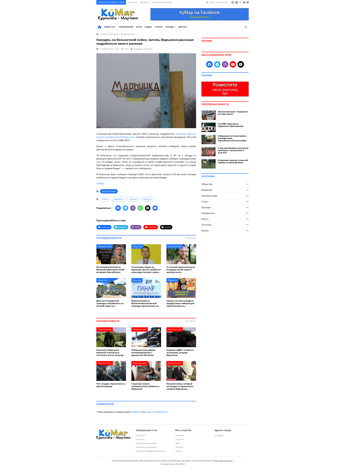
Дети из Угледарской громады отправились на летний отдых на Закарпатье (110, 303)
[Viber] (133, 208)
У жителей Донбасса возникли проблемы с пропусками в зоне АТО (233, 150)
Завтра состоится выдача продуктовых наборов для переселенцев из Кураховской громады (180, 303)
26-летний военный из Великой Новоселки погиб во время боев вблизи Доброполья (110, 269)
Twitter (178, 451)
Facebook (179, 435)
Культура (137, 280)
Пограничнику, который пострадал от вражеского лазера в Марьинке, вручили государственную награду (180, 386)
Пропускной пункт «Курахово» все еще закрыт (233, 112)
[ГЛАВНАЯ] (99, 27)
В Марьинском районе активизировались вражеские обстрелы (143, 352)
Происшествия (109, 191)
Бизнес (225, 230)
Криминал (225, 189)
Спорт (225, 201)
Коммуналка (225, 213)
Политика (225, 224)
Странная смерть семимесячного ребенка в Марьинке (145, 386)
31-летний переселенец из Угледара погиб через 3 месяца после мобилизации (180, 269)
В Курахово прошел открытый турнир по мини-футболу (233, 161)
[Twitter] (147, 208)
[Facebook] (118, 208)
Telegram (179, 439)
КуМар (100, 183)
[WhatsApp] (140, 208)
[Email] (155, 208)
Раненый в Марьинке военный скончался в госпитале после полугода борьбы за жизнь (110, 352)
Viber (177, 443)
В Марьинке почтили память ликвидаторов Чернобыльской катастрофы (232, 138)
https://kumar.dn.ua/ (223, 460)
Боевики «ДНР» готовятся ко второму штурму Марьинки (180, 352)
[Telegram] (125, 208)
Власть (225, 218)
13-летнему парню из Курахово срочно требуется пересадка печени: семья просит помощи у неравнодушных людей (146, 269)
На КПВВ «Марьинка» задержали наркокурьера (230, 125)
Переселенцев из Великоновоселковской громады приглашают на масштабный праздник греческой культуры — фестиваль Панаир (144, 303)
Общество (137, 246)
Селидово (219, 435)
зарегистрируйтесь (157, 411)
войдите (136, 411)
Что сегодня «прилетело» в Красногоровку (110, 385)
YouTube (179, 447)
